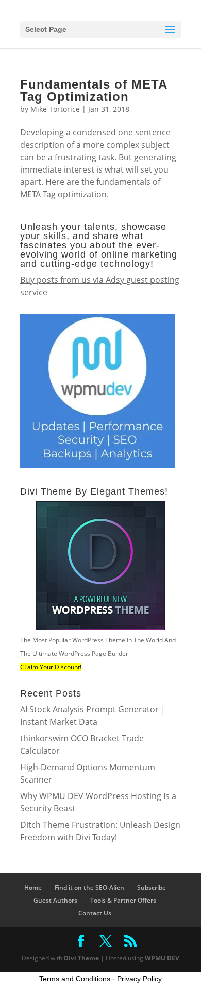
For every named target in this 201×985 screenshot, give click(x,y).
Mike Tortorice (55, 109)
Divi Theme (81, 958)
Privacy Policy (139, 979)
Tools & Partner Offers (123, 900)
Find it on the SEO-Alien (89, 887)
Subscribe (151, 887)
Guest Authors (55, 900)
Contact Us (94, 913)
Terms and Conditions (74, 979)
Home (33, 887)
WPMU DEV (162, 958)
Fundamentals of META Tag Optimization (93, 90)
